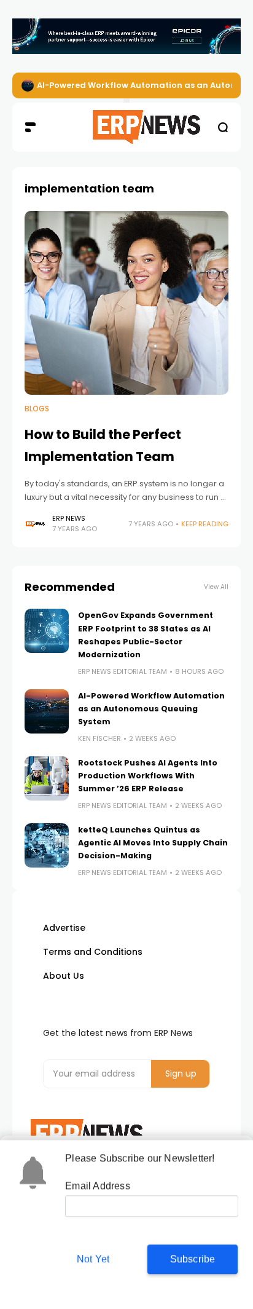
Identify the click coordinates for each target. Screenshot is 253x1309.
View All (216, 586)
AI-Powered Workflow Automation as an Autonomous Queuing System (151, 708)
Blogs (37, 409)
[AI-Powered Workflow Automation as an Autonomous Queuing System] (27, 85)
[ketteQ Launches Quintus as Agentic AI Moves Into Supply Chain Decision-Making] (47, 845)
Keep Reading (204, 524)
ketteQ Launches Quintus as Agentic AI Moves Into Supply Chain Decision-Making (153, 843)
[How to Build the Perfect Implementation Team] (126, 303)
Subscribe (193, 1258)
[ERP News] (127, 127)
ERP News (68, 518)
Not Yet (93, 1258)
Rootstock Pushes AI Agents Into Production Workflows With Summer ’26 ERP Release (147, 775)
